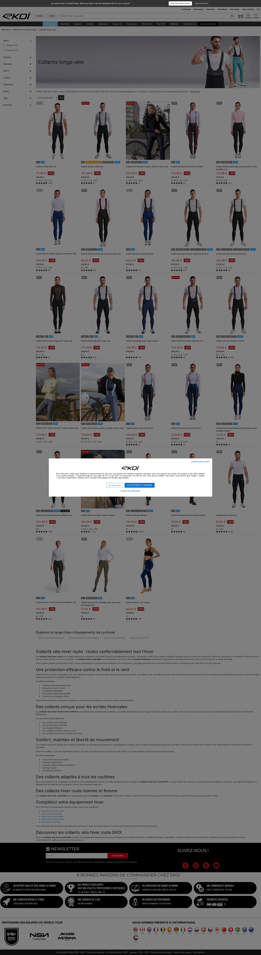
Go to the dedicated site (180, 3)
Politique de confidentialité (130, 491)
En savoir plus (115, 485)
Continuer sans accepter (200, 461)
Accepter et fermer (139, 485)
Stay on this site (201, 3)
